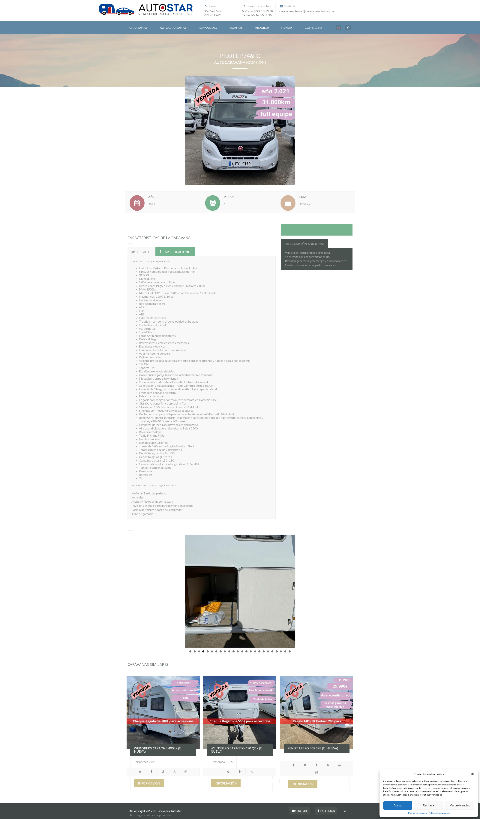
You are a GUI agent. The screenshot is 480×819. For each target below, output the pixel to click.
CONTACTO (313, 27)
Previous (179, 591)
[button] (472, 774)
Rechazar (429, 805)
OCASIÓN (236, 27)
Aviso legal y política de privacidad (150, 815)
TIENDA (286, 27)
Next (300, 591)
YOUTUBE (301, 811)
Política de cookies (417, 812)
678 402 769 (212, 15)
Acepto (398, 805)
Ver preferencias (460, 805)
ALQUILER (262, 27)
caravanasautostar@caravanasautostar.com (306, 11)
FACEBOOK (327, 811)
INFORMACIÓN (149, 783)
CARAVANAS (138, 27)
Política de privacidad (439, 812)
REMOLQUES (208, 27)
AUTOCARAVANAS (173, 27)
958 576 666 (212, 11)
